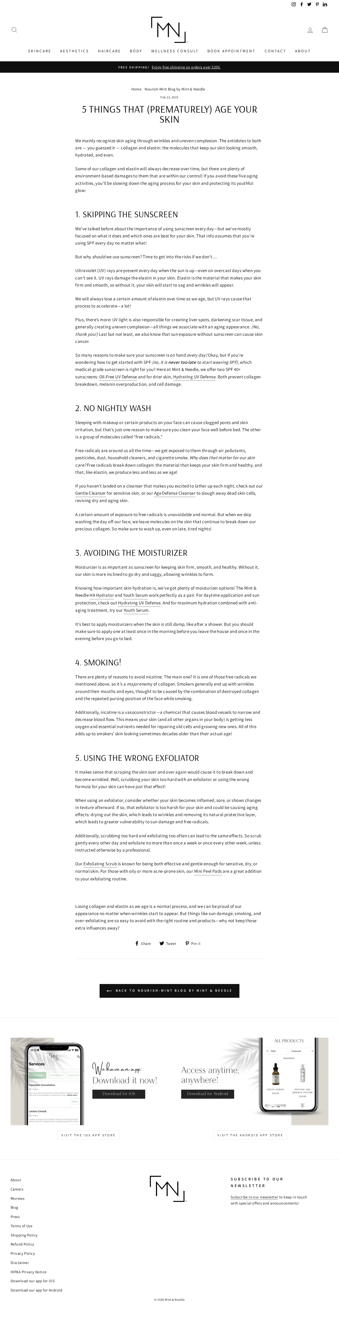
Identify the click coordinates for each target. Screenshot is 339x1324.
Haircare (109, 50)
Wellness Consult (175, 50)
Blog (14, 1207)
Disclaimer (20, 1262)
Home (136, 88)
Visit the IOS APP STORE (88, 1135)
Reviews (17, 1198)
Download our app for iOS (33, 1280)
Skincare (39, 50)
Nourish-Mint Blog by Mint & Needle (175, 88)
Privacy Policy (23, 1253)
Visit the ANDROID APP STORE (250, 1135)
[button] (14, 30)
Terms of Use (21, 1225)
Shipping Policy (24, 1235)
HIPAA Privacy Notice (29, 1271)
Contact (275, 50)
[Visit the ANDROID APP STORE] (250, 1081)
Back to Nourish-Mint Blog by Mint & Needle (173, 990)
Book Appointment (231, 50)
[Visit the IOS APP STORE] (89, 1081)
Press (15, 1216)
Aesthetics (74, 50)
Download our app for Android (37, 1290)
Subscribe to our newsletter (254, 1196)
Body (136, 50)
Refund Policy (22, 1244)
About (303, 50)
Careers (17, 1189)
